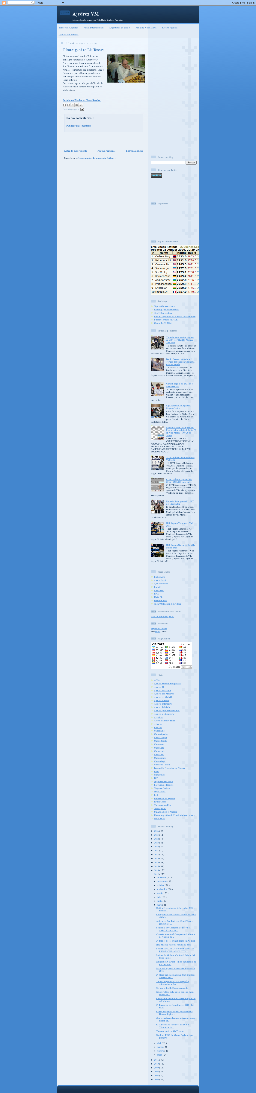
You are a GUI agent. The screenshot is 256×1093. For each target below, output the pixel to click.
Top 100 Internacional (164, 306)
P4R (156, 794)
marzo (160, 1046)
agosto (160, 893)
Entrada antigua (134, 150)
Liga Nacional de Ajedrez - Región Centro (178, 407)
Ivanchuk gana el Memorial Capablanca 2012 (175, 969)
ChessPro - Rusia (162, 764)
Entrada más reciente (75, 150)
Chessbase (159, 744)
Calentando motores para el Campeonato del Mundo (175, 1000)
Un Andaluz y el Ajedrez (165, 811)
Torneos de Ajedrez (68, 27)
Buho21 (158, 587)
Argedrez (158, 717)
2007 (156, 1075)
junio (159, 900)
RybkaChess (160, 801)
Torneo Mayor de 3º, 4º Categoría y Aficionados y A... (172, 983)
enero (160, 1054)
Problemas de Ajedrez (164, 798)
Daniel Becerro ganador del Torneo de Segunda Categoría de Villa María (180, 362)
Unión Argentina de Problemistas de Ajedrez (175, 815)
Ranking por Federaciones (166, 309)
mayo (159, 904)
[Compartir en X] (73, 105)
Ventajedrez (159, 818)
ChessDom (159, 754)
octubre (161, 885)
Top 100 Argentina (163, 312)
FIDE (156, 771)
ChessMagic (159, 761)
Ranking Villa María (145, 27)
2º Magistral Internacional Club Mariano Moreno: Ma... (175, 976)
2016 (156, 858)
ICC (156, 778)
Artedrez (158, 724)
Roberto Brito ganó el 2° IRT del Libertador (180, 502)
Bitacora (158, 727)
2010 (156, 1063)
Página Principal (106, 150)
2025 (156, 834)
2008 (156, 1071)
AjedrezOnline (161, 583)
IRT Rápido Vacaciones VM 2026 (179, 524)
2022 (156, 846)
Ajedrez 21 (159, 686)
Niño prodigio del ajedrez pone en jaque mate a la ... (175, 993)
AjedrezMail (160, 580)
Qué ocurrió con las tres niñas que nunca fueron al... (175, 1019)
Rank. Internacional (94, 27)
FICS (156, 593)
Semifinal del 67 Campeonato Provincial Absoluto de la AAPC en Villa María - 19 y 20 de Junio (181, 431)
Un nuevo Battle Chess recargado (172, 987)
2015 (156, 862)
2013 (156, 870)
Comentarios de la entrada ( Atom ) (96, 157)
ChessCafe (159, 747)
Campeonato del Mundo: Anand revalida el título (176, 916)
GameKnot (159, 774)
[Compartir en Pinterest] (81, 105)
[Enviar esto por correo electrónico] (64, 105)
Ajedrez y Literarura (164, 713)
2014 (156, 866)
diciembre (162, 877)
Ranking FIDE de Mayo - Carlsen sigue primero (174, 1036)
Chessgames (160, 757)
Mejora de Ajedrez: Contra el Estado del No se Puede (175, 956)
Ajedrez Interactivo (163, 703)
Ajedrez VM (86, 13)
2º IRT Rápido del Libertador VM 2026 (180, 459)
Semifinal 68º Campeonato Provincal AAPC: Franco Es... (173, 929)
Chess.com (159, 590)
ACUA (157, 680)
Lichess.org (159, 576)
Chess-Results (160, 740)
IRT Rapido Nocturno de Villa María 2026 (180, 546)
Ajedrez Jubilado (162, 707)
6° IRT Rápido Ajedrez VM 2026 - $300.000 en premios (179, 481)
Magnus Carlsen (162, 788)
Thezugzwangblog (162, 805)
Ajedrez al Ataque (162, 690)
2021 (156, 850)
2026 (156, 830)
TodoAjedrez (160, 808)
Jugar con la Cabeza (163, 781)
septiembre (162, 889)
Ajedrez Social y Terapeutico (167, 683)
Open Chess (159, 791)
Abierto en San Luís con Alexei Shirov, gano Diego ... (174, 922)
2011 (156, 1059)
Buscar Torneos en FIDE (166, 319)
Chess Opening (161, 734)
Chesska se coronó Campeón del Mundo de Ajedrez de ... (175, 935)
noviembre (162, 881)
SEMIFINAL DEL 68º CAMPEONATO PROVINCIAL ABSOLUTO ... (175, 950)
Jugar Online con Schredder (167, 603)
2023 (156, 842)
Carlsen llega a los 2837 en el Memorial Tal (179, 385)
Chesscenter (159, 751)
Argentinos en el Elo (119, 27)
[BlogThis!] (68, 105)
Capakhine (159, 730)
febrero (160, 1050)
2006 (156, 1079)
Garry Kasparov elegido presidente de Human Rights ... (174, 1013)
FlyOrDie (158, 597)
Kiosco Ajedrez (169, 27)
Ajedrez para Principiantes (167, 710)
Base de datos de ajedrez (162, 616)
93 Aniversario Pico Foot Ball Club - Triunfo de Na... (173, 1026)
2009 (156, 1067)
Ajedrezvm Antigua (69, 34)
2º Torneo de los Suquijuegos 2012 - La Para (175, 1006)
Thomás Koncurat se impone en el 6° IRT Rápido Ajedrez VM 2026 (180, 340)
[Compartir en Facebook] (77, 105)
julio (159, 897)
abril (159, 1043)
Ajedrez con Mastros (164, 693)
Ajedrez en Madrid (163, 697)
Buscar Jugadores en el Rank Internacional (174, 316)
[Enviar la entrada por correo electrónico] (81, 109)
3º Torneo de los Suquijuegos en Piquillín (175, 940)
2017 (156, 854)
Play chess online (159, 628)
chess (157, 631)
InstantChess (160, 600)
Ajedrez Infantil (161, 700)
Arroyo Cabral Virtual (164, 720)
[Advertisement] (103, 140)
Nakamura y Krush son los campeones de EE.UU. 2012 (176, 963)
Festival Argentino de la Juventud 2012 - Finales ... (175, 909)
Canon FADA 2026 (162, 323)
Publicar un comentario (78, 125)
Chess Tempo (160, 737)
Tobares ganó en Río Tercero (83, 49)
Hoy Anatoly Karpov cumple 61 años (173, 944)
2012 (156, 874)
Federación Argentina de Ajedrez (169, 768)
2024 (156, 838)
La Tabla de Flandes (164, 784)
